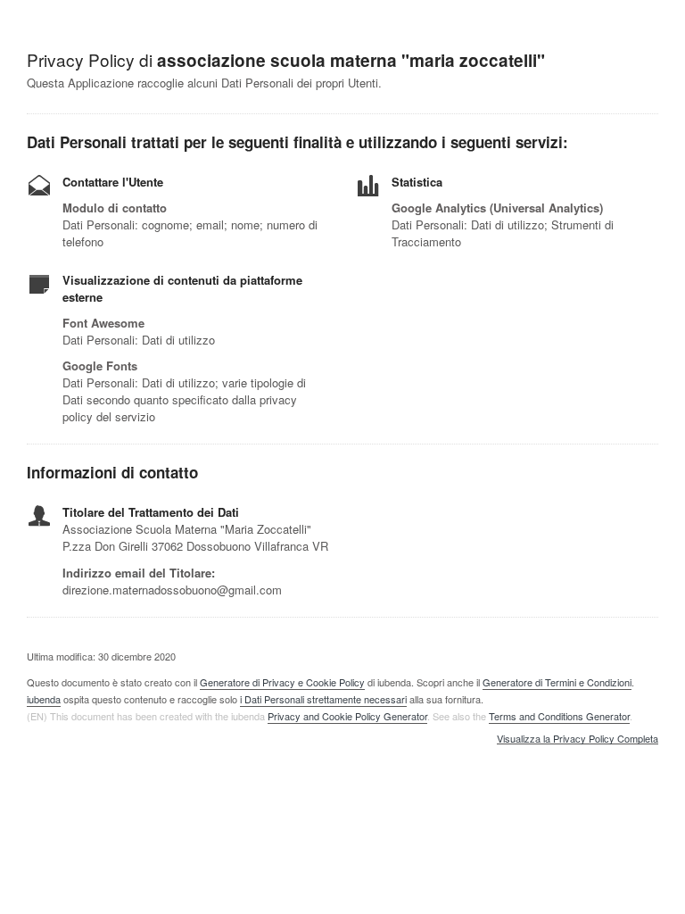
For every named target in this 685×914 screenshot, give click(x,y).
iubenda (44, 699)
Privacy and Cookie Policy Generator (347, 716)
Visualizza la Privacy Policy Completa (577, 739)
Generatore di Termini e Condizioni (557, 682)
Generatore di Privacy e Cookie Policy (282, 682)
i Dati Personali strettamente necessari (323, 699)
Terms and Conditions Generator (559, 716)
